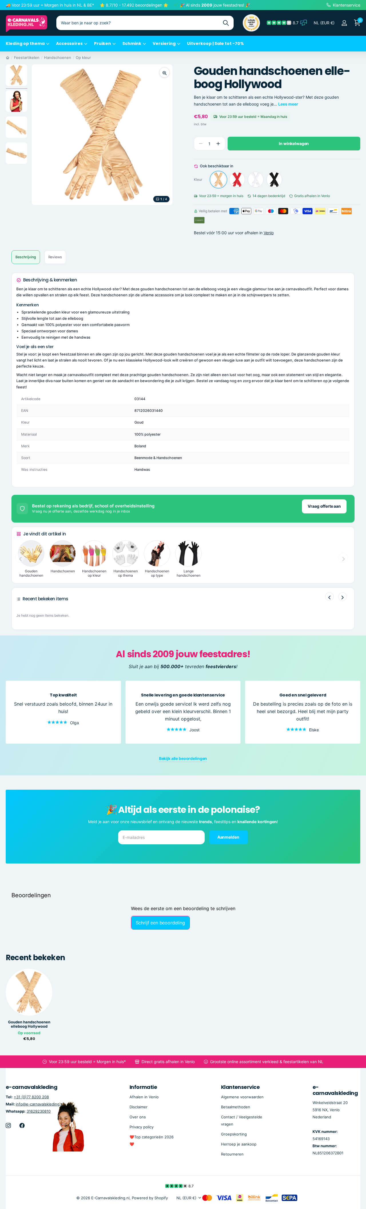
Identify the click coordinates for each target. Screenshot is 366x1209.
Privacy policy (142, 1127)
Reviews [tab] (55, 257)
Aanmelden (228, 837)
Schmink (131, 43)
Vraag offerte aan (324, 506)
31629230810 (39, 1111)
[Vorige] (329, 596)
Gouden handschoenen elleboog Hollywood (29, 1024)
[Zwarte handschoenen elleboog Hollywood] (274, 180)
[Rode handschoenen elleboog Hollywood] (237, 180)
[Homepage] (7, 57)
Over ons (138, 1117)
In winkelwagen (294, 143)
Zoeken (226, 23)
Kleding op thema (25, 43)
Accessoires (69, 43)
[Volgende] (342, 596)
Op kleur (83, 57)
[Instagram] (8, 1125)
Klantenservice (240, 1087)
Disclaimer (139, 1107)
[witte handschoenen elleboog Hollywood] (256, 180)
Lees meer (288, 104)
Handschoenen (57, 57)
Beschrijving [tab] (25, 257)
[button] (218, 144)
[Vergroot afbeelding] (164, 72)
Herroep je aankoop (238, 1144)
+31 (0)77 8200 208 (31, 1097)
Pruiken (102, 43)
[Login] (344, 23)
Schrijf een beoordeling (160, 923)
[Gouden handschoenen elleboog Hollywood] (218, 180)
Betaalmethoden (235, 1107)
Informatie (143, 1087)
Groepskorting (234, 1134)
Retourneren (232, 1154)
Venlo (269, 232)
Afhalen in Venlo (144, 1097)
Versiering (164, 43)
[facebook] (22, 1125)
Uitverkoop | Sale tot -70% (215, 43)
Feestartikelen (26, 57)
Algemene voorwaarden (242, 1097)
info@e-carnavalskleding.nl (40, 1104)
